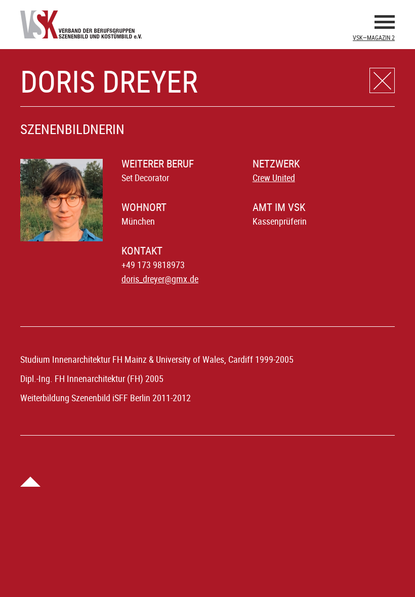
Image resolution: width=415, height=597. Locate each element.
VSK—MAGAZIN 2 (374, 37)
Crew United (274, 178)
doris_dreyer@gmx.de (159, 279)
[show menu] (385, 23)
